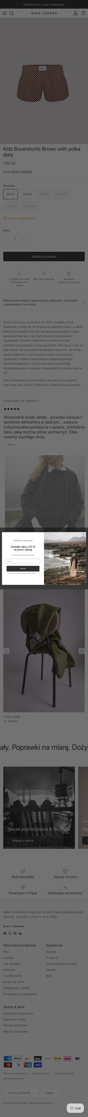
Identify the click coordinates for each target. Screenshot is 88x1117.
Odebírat (23, 568)
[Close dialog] (83, 534)
